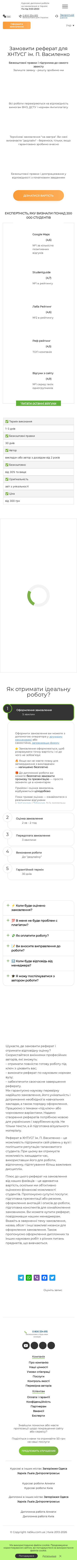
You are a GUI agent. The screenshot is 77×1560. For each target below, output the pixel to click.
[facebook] (43, 1345)
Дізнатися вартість (38, 195)
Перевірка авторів (39, 1385)
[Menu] (65, 6)
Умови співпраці (38, 1371)
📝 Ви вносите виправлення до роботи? (35, 948)
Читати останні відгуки (38, 403)
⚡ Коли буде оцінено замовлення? (28, 908)
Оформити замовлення (17, 25)
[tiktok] (34, 1345)
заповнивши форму (45, 742)
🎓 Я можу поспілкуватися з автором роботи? (33, 978)
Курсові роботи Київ (38, 1488)
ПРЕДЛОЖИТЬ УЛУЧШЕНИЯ (39, 1450)
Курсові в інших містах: (26, 1468)
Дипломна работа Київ (38, 1516)
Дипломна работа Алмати (38, 1511)
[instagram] (51, 1345)
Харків (21, 1473)
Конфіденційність (38, 1401)
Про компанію (38, 1362)
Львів (31, 1473)
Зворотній (67, 16)
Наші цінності (38, 1367)
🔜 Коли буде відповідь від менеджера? (32, 963)
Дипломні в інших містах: (26, 1497)
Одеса (62, 1468)
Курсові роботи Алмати (38, 1483)
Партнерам (38, 1406)
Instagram (24, 803)
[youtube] (26, 1345)
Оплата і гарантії (38, 1397)
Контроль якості (38, 1381)
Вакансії (38, 1411)
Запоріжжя (50, 1468)
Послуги (38, 1376)
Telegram (39, 803)
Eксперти (38, 1415)
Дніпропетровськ (48, 1473)
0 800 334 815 (30, 15)
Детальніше (49, 1556)
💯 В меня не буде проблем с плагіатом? (34, 923)
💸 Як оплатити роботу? (30, 935)
